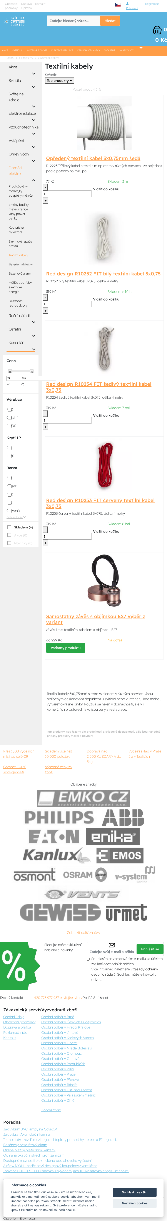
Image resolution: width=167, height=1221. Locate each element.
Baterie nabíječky (21, 264)
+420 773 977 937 (45, 997)
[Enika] (113, 836)
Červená (13, 510)
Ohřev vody (126, 50)
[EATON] (54, 836)
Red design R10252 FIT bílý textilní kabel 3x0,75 (103, 274)
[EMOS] (120, 855)
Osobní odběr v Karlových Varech (67, 1037)
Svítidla (17, 50)
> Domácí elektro (48, 57)
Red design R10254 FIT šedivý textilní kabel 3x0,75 (98, 387)
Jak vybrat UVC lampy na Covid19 (30, 1129)
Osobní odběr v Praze (58, 1074)
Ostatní (15, 329)
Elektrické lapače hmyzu (20, 243)
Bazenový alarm (20, 273)
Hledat (110, 21)
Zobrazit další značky (83, 932)
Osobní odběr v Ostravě (60, 1058)
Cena (11, 360)
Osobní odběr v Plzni (57, 1069)
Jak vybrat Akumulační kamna (26, 1134)
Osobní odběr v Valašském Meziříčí (68, 1095)
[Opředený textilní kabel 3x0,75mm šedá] (104, 123)
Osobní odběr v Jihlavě (59, 1032)
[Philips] (60, 817)
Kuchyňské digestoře (16, 230)
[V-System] (134, 874)
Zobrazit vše (15, 517)
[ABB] (123, 817)
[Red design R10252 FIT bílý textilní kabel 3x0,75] (104, 238)
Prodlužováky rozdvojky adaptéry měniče (21, 190)
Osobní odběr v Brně (57, 1017)
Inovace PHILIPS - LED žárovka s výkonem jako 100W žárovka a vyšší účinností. (66, 1171)
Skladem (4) (23, 527)
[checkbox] (20, 527)
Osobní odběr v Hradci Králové (65, 1027)
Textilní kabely (18, 255)
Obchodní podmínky (11, 6)
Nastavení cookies (134, 1203)
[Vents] (83, 893)
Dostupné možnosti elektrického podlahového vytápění (47, 1160)
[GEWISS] (60, 912)
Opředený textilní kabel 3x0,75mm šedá (93, 158)
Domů (10, 57)
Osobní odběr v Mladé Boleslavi (66, 1048)
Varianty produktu (66, 648)
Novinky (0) (23, 543)
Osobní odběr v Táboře (59, 1085)
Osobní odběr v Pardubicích (63, 1064)
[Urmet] (126, 912)
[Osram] (86, 874)
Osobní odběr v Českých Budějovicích (71, 1022)
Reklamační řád (15, 1032)
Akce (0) (20, 535)
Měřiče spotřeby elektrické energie (20, 287)
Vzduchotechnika (88, 50)
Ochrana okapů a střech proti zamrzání (33, 1155)
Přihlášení (132, 8)
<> (10, 371)
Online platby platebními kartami (29, 1150)
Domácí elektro (15, 170)
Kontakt (40, 3)
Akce (5, 50)
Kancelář (16, 342)
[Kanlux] (57, 855)
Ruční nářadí (19, 315)
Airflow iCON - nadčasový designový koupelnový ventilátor (50, 1166)
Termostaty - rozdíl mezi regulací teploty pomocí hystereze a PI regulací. (60, 1139)
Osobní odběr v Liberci (59, 1043)
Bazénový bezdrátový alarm (25, 1145)
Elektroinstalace (62, 50)
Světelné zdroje (37, 50)
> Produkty (26, 57)
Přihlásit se (150, 949)
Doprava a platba (26, 6)
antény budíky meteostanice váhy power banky (18, 211)
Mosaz (12, 486)
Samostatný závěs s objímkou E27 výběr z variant (95, 619)
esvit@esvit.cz (71, 997)
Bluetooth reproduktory (18, 303)
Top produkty (58, 80)
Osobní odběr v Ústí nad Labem (66, 1090)
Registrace (152, 3)
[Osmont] (34, 874)
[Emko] (83, 798)
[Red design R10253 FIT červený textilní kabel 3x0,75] (104, 464)
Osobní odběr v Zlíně (57, 1100)
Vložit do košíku (106, 189)
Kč (8, 384)
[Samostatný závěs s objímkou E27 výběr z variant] (104, 581)
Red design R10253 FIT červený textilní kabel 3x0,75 (100, 503)
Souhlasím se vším (134, 1192)
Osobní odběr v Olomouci (61, 1053)
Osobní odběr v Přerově (60, 1079)
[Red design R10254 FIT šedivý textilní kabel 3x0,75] (104, 348)
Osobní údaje (13, 1017)
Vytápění (109, 50)
